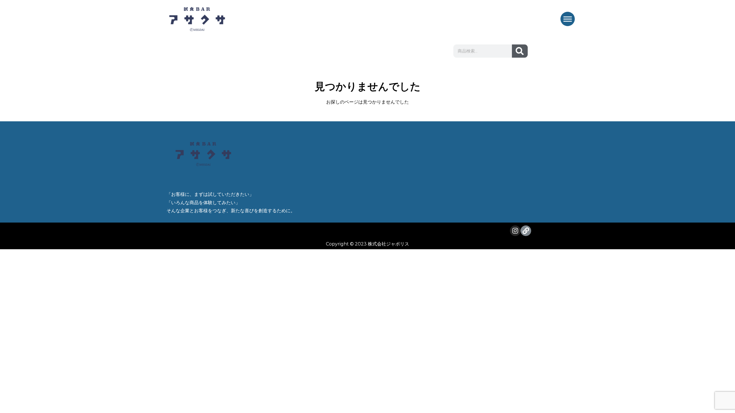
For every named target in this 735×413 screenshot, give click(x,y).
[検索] (520, 51)
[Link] (526, 230)
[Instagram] (515, 230)
